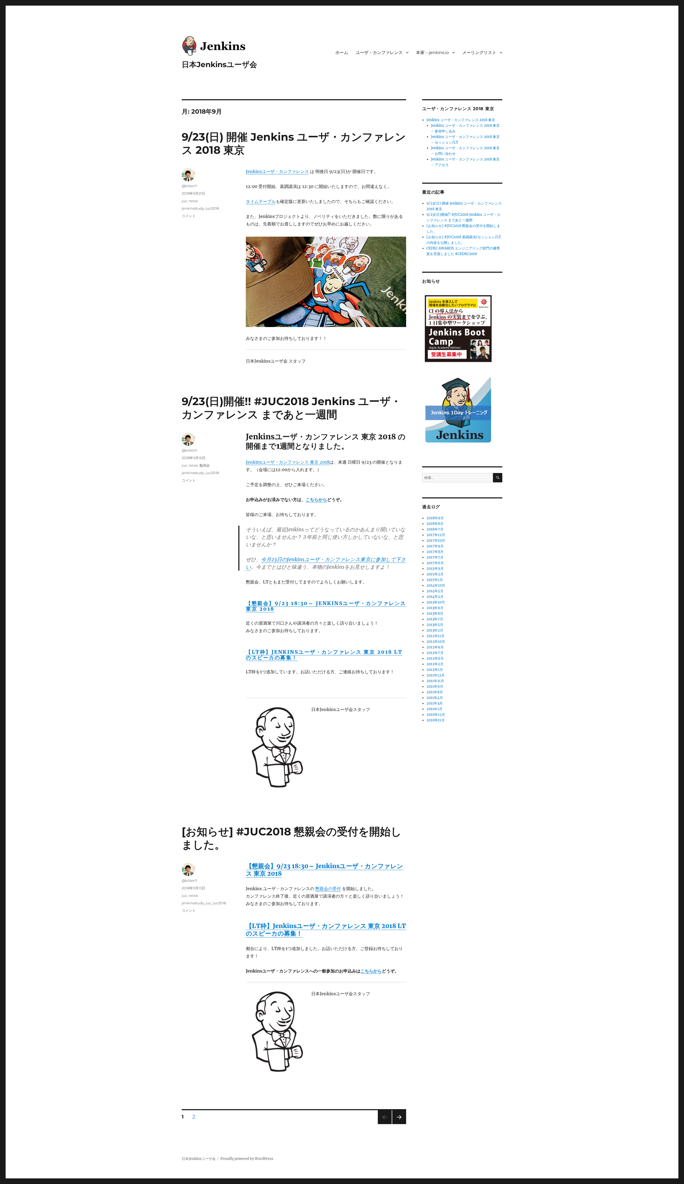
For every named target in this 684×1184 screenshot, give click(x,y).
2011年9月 (434, 686)
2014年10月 (435, 585)
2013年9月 (435, 608)
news (193, 201)
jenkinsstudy (193, 208)
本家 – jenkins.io (432, 52)
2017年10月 (435, 540)
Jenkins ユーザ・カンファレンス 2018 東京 (460, 120)
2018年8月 (435, 523)
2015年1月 (434, 580)
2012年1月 (434, 669)
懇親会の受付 (328, 888)
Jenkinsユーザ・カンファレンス (277, 171)
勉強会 (204, 465)
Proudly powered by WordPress (246, 1158)
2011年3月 (434, 703)
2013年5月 (434, 624)
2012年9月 (435, 647)
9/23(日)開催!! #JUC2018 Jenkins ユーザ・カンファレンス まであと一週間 (291, 408)
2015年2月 (435, 574)
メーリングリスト (479, 52)
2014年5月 (435, 591)
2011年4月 (434, 697)
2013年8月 (434, 613)
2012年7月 (435, 653)
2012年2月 (435, 664)
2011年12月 (435, 675)
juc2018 (212, 208)
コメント (189, 216)
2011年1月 (434, 709)
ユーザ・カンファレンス (379, 52)
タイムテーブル (261, 201)
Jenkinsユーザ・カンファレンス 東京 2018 (287, 462)
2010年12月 (435, 714)
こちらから (316, 499)
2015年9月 (435, 568)
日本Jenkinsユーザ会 (219, 64)
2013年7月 (434, 619)
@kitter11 (189, 186)
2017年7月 (435, 557)
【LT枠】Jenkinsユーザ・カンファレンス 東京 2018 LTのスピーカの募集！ (324, 655)
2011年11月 (435, 681)
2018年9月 (435, 518)
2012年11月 (435, 636)
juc (184, 201)
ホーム (341, 52)
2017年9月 (435, 546)
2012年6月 (435, 658)
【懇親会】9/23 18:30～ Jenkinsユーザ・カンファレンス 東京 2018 (326, 606)
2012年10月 (435, 641)
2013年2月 (434, 630)
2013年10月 (435, 602)
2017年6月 (435, 563)
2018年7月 (435, 529)
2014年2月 (435, 596)
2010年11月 (435, 720)
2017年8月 (435, 551)
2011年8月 (434, 692)
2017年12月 (435, 535)
